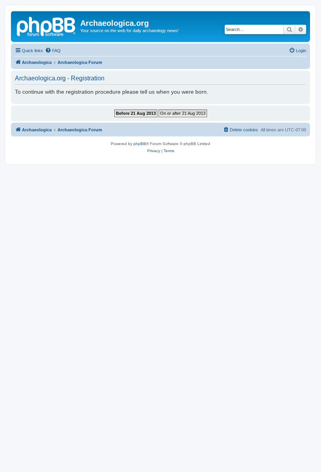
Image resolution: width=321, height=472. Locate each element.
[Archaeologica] (46, 25)
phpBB (139, 144)
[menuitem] (53, 50)
